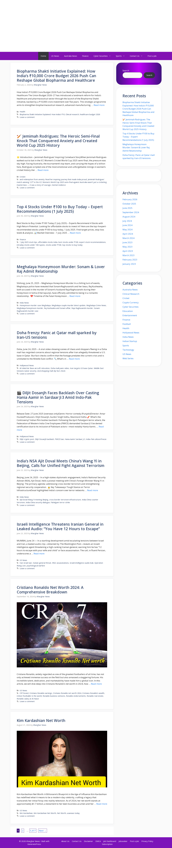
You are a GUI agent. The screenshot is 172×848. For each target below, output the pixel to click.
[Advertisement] (86, 33)
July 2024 (127, 220)
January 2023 (129, 263)
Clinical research (72, 114)
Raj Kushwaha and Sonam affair (57, 308)
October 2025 (129, 203)
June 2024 (127, 225)
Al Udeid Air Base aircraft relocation (35, 368)
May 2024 (127, 229)
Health (22, 111)
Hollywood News (27, 365)
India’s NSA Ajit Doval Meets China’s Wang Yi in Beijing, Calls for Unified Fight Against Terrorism (60, 463)
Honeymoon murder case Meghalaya (35, 305)
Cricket (22, 177)
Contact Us (134, 56)
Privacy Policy (147, 841)
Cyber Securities (101, 56)
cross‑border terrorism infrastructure (65, 499)
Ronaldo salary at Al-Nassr (28, 698)
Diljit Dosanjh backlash (44, 439)
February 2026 (130, 199)
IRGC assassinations (60, 563)
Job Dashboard (109, 841)
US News (55, 56)
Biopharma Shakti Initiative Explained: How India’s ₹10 (42, 114)
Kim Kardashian (26, 813)
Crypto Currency (131, 302)
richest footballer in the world (29, 696)
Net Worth (61, 813)
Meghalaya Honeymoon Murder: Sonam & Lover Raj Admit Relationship (61, 269)
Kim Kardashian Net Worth (41, 720)
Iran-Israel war (26, 563)
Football (127, 324)
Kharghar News (27, 7)
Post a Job (152, 56)
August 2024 (129, 216)
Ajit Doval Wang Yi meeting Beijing (34, 499)
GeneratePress (34, 844)
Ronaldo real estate (95, 696)
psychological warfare (36, 565)
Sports (119, 56)
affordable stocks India (47, 242)
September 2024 (131, 212)
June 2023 (127, 242)
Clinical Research (131, 293)
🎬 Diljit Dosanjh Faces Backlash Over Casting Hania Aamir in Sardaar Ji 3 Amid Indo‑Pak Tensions (58, 397)
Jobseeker (123, 841)
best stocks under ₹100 (68, 242)
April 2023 (128, 251)
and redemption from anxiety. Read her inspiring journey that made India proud (53, 179)
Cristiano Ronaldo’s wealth (93, 693)
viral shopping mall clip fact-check (51, 371)
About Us (65, 841)
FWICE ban (59, 439)
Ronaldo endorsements (76, 696)
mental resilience (59, 185)
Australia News (70, 56)
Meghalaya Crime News (96, 305)
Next (42, 830)
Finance (85, 56)
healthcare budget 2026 (90, 114)
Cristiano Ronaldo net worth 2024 (67, 693)
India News (24, 303)
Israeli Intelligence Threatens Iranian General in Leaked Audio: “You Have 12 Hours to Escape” (60, 526)
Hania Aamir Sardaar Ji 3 (75, 439)
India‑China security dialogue (38, 502)
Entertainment (130, 315)
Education (128, 311)
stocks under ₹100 (53, 245)
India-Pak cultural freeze (96, 439)
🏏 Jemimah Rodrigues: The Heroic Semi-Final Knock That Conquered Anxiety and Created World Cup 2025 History (58, 141)
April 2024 (128, 233)
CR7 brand (24, 693)
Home (43, 56)
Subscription (107, 844)
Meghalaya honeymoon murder (30, 308)
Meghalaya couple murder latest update (68, 305)
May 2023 (127, 246)
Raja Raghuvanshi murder (82, 308)
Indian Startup (130, 341)
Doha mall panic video (60, 368)
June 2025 (127, 208)
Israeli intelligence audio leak (81, 563)
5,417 (33, 830)
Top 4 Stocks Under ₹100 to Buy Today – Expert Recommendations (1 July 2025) (60, 209)
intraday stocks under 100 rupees (31, 245)
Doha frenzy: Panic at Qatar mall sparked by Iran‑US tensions (56, 335)
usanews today (73, 813)
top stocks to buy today (72, 245)
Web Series (128, 358)
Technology (128, 349)
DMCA (98, 841)
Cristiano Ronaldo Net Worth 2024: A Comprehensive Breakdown (50, 590)
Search (126, 70)
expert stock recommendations (92, 242)
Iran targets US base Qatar (81, 368)
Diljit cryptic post (27, 439)
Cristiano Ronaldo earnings (40, 693)
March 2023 (128, 255)
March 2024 (128, 238)
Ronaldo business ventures (54, 696)
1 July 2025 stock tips (28, 242)
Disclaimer (88, 841)
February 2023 (130, 259)
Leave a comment (27, 117)
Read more (99, 105)
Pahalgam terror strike (60, 502)
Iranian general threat (42, 563)
